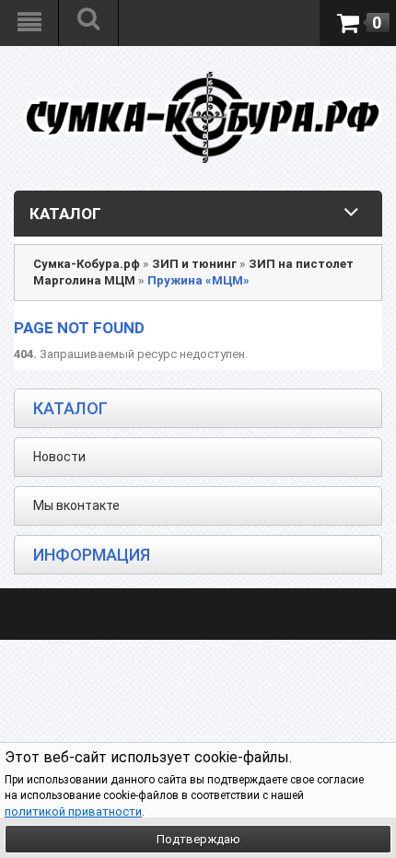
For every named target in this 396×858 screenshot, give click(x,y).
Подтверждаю (198, 839)
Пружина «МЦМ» (198, 280)
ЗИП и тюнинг (194, 264)
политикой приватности (73, 811)
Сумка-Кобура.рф (86, 264)
